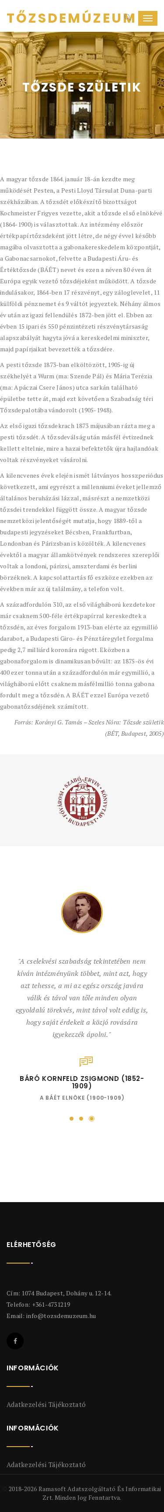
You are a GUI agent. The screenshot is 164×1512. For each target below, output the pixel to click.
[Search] (126, 18)
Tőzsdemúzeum (39, 18)
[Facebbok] (15, 1333)
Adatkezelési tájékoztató (46, 1397)
